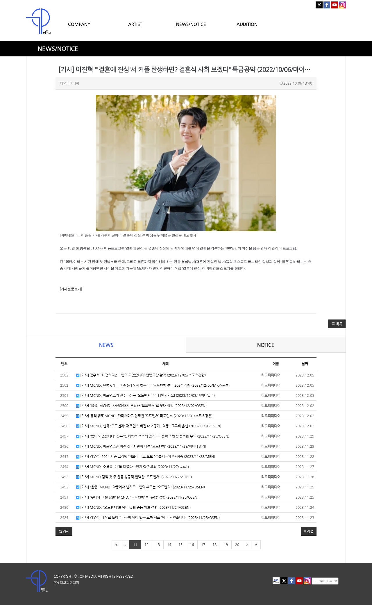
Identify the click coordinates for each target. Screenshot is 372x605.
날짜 (305, 364)
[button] (337, 324)
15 (180, 544)
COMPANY (79, 24)
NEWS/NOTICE (191, 24)
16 (192, 544)
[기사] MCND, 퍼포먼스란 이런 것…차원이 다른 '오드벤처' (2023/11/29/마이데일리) (142, 446)
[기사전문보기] (71, 288)
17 (203, 544)
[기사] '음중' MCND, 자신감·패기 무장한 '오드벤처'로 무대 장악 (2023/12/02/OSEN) (143, 406)
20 (237, 544)
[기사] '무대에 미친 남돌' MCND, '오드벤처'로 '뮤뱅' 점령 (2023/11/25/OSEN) (138, 497)
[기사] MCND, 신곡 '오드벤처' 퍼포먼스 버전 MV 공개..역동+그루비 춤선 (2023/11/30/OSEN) (150, 426)
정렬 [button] (309, 531)
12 (146, 544)
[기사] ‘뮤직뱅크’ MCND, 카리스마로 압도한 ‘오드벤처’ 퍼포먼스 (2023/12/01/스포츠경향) (145, 416)
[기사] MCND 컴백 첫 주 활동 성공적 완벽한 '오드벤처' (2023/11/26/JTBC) (135, 477)
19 (226, 544)
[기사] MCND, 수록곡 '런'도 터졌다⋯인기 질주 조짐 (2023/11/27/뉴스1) (134, 467)
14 (169, 544)
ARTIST (135, 24)
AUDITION (247, 24)
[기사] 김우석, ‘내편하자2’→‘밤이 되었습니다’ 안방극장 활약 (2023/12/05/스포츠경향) (142, 375)
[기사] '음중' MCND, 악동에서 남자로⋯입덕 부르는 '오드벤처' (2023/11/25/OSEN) (142, 487)
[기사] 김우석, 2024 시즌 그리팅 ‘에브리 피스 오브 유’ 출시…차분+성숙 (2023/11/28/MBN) (147, 456)
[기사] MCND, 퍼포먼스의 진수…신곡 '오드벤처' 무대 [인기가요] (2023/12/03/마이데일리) (147, 395)
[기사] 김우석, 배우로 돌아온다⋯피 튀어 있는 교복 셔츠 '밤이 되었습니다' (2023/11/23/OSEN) (149, 517)
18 (214, 544)
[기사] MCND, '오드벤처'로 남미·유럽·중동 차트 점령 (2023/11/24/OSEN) (135, 507)
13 (158, 544)
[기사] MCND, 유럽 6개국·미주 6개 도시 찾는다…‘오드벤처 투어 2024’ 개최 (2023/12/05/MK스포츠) (154, 385)
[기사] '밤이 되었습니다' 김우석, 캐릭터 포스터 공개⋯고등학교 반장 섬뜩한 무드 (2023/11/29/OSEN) (154, 436)
